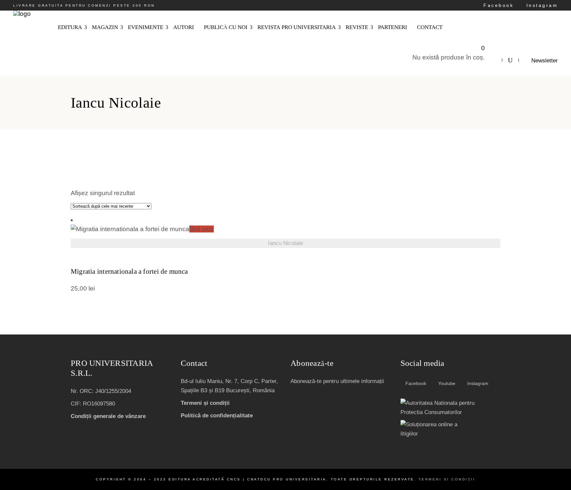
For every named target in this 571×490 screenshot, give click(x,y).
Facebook (497, 5)
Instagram (541, 5)
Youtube (446, 383)
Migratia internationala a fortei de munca (129, 271)
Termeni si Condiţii (447, 479)
